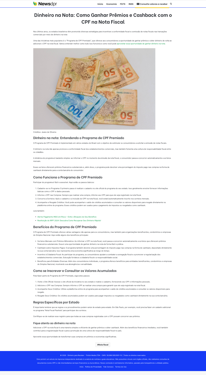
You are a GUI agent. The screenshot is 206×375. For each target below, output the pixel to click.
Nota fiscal (103, 344)
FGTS (122, 3)
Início (100, 3)
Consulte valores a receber (153, 3)
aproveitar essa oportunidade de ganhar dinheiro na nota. (141, 43)
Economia (111, 3)
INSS (131, 3)
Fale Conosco (108, 367)
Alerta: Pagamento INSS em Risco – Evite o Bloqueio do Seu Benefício (66, 217)
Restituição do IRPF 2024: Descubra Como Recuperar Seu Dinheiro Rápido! (69, 220)
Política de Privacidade (93, 367)
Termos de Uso (120, 367)
